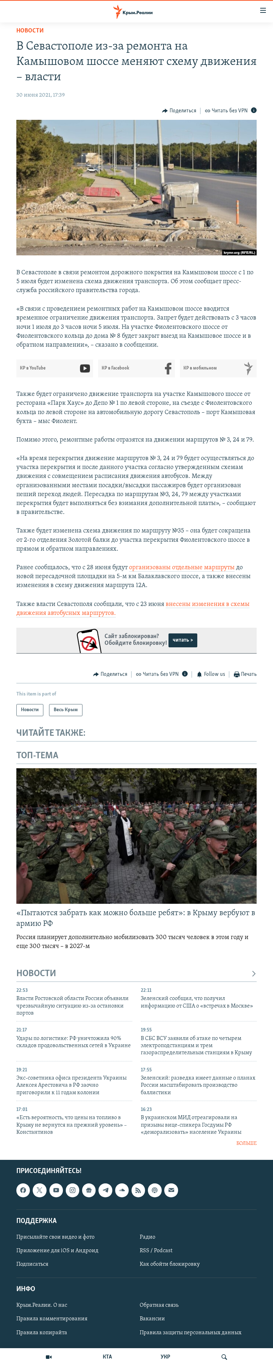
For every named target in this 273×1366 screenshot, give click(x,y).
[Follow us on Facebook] (23, 1190)
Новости (30, 31)
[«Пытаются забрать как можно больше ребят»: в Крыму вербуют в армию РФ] (136, 836)
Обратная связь (159, 1305)
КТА (107, 1357)
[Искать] (224, 1357)
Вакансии (152, 1319)
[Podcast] (154, 1190)
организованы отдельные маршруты (182, 568)
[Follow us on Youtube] (56, 1190)
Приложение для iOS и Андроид (57, 1251)
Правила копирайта (41, 1332)
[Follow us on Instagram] (72, 1190)
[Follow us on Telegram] (105, 1190)
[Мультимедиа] (48, 1357)
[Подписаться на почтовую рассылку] (171, 1190)
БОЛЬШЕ (246, 1143)
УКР (165, 1357)
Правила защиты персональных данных (190, 1332)
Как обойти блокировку (170, 1264)
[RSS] (138, 1190)
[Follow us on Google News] (89, 1190)
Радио (147, 1237)
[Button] (179, 111)
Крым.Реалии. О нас (41, 1305)
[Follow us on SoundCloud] (122, 1190)
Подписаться (32, 1264)
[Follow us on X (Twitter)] (39, 1190)
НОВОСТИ (36, 974)
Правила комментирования (51, 1319)
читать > (183, 640)
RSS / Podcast (156, 1251)
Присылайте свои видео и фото (55, 1237)
